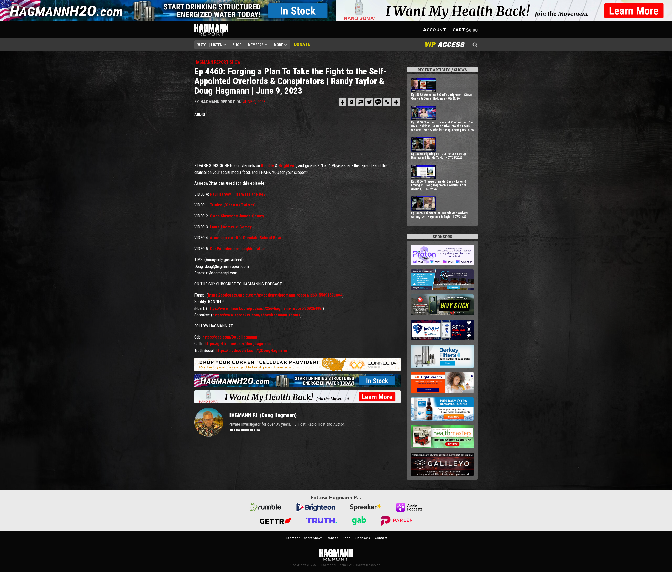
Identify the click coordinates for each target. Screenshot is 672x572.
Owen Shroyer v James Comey (237, 216)
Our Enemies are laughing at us (238, 248)
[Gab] (351, 102)
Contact (381, 538)
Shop (237, 45)
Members (256, 45)
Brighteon (287, 165)
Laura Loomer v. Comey (231, 227)
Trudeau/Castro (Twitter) (233, 204)
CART (459, 30)
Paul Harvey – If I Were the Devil (238, 194)
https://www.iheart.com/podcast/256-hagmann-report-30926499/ (265, 308)
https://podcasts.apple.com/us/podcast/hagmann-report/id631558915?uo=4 (275, 295)
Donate (332, 538)
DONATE (302, 44)
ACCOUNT (434, 30)
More (278, 45)
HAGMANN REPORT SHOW (217, 62)
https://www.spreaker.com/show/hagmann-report (256, 315)
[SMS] (378, 102)
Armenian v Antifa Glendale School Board (247, 237)
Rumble (267, 165)
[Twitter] (369, 102)
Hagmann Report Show (303, 538)
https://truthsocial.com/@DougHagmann (251, 350)
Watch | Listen (209, 45)
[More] (396, 102)
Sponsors (362, 538)
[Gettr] (342, 102)
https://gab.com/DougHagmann (229, 337)
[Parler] (360, 102)
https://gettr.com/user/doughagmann (237, 343)
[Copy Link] (387, 102)
